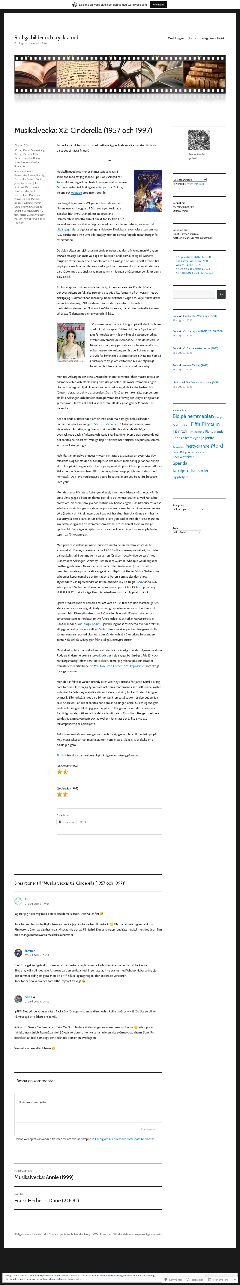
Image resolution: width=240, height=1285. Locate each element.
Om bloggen (176, 38)
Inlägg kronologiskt (214, 38)
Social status (197, 452)
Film (35, 154)
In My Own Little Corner (106, 666)
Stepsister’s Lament (107, 424)
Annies (60, 182)
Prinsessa (19, 198)
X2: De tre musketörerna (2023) (193, 268)
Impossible (137, 666)
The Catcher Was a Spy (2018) (192, 260)
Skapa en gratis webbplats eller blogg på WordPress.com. (80, 1234)
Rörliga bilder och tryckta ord (46, 37)
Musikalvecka (21, 191)
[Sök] (221, 294)
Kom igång (158, 4)
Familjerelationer (181, 425)
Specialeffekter (183, 457)
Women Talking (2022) (188, 264)
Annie (17, 171)
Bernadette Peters (24, 175)
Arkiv (175, 528)
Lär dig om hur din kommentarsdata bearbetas (124, 1139)
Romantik (19, 166)
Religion (185, 452)
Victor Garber (27, 214)
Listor (192, 38)
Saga (17, 206)
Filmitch (62, 755)
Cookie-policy (75, 1278)
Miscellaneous (22, 162)
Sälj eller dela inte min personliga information (138, 1234)
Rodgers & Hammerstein (27, 202)
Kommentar (148, 1129)
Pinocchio (34, 194)
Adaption (177, 410)
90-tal (26, 150)
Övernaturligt (38, 150)
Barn (184, 410)
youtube (76, 192)
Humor (36, 158)
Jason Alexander (23, 183)
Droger (219, 417)
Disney (31, 179)
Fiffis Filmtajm (205, 424)
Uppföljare (180, 477)
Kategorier (178, 505)
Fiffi (27, 899)
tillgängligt (63, 229)
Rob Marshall (33, 198)
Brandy (40, 175)
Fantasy (27, 154)
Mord (217, 445)
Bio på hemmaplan (193, 416)
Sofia (28, 997)
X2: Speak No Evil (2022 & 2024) (193, 256)
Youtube (19, 222)
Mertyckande (32, 187)
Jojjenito (207, 438)
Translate (199, 183)
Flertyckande (214, 432)
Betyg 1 (18, 154)
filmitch (30, 951)
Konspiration (178, 447)
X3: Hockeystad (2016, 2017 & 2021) (195, 272)
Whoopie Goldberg (34, 218)
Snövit (24, 206)
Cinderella (20, 179)
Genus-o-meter (23, 158)
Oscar (176, 452)
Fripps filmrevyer (186, 438)
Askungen (27, 171)
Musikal (35, 162)
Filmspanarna (196, 431)
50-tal (17, 150)
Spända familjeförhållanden (191, 466)
